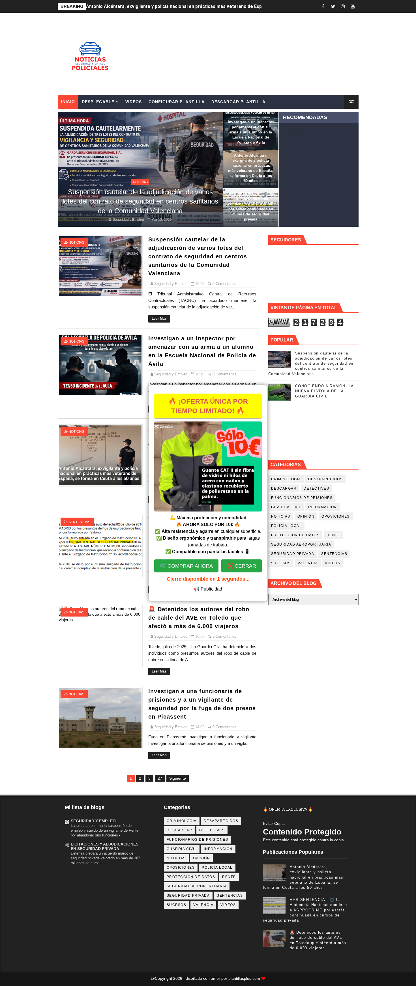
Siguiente (177, 778)
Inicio (68, 102)
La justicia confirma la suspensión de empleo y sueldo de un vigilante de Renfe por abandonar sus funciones (104, 830)
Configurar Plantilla (177, 102)
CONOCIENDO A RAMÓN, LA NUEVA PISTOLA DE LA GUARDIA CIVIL (324, 391)
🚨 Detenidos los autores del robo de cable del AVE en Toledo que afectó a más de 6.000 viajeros (198, 617)
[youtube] (353, 6)
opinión (306, 516)
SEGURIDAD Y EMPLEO (93, 821)
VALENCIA (308, 563)
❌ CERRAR (241, 571)
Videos (133, 102)
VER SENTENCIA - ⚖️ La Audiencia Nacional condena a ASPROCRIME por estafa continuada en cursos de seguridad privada (217, 6)
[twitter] (333, 6)
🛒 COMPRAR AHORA (186, 571)
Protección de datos (295, 535)
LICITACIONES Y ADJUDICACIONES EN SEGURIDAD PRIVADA (104, 846)
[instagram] (343, 6)
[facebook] (323, 6)
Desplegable (98, 102)
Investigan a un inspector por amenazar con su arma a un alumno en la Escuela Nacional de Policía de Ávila (251, 132)
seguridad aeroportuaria (301, 544)
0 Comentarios (224, 284)
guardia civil (286, 507)
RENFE (333, 535)
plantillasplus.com (244, 978)
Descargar (284, 488)
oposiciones (335, 516)
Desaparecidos (325, 479)
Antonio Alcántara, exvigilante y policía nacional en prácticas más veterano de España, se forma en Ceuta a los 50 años (303, 877)
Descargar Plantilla (238, 102)
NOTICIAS (140, 182)
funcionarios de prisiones (302, 498)
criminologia (286, 479)
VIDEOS (332, 563)
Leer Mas (159, 319)
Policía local (286, 526)
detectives (316, 488)
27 (160, 778)
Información (322, 507)
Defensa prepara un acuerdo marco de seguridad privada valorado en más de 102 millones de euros (105, 858)
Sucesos (281, 563)
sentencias (79, 522)
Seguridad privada (292, 554)
